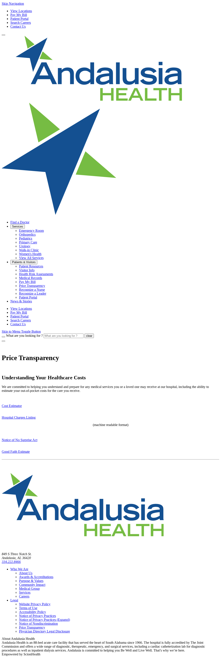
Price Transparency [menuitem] (32, 286)
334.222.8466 (11, 562)
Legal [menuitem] (14, 600)
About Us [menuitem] (25, 573)
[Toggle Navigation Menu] (3, 35)
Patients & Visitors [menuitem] (24, 262)
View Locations (21, 11)
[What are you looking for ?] (3, 336)
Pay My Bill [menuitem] (27, 282)
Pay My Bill (18, 15)
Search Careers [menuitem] (20, 320)
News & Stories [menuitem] (21, 301)
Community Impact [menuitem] (32, 584)
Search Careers (20, 22)
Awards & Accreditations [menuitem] (36, 577)
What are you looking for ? (24, 335)
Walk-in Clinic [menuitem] (29, 250)
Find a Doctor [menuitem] (19, 222)
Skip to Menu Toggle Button (21, 331)
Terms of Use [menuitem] (28, 608)
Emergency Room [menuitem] (31, 230)
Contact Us (18, 26)
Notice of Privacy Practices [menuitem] (37, 616)
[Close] (3, 341)
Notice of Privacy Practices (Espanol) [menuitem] (44, 619)
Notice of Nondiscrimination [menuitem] (38, 623)
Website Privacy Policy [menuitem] (35, 604)
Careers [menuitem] (24, 596)
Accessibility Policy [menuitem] (32, 612)
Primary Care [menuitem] (28, 242)
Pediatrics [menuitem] (25, 238)
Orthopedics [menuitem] (27, 234)
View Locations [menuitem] (21, 308)
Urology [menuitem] (24, 246)
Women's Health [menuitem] (30, 254)
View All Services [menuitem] (31, 258)
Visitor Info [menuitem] (27, 270)
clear (89, 335)
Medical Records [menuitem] (30, 278)
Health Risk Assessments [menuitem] (36, 274)
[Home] (83, 546)
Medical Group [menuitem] (29, 588)
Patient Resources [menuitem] (31, 266)
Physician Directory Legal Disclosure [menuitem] (44, 631)
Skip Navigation (13, 3)
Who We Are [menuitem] (19, 569)
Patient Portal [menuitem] (28, 297)
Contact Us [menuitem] (18, 324)
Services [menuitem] (17, 226)
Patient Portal (19, 19)
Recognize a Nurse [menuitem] (32, 289)
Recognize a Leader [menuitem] (32, 293)
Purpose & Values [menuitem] (31, 581)
